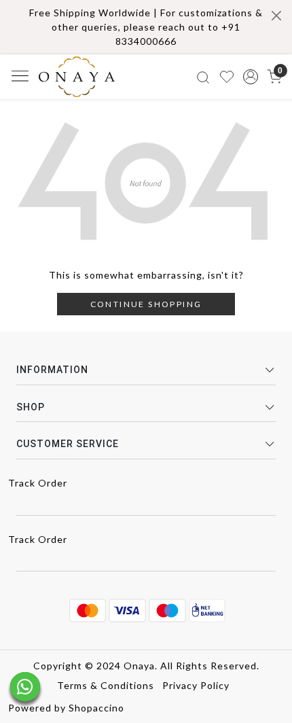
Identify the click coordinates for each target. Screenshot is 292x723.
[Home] (77, 77)
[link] (203, 76)
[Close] (276, 15)
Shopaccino (96, 707)
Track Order (37, 483)
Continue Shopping (146, 304)
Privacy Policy (196, 685)
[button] (250, 76)
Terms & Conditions (105, 685)
